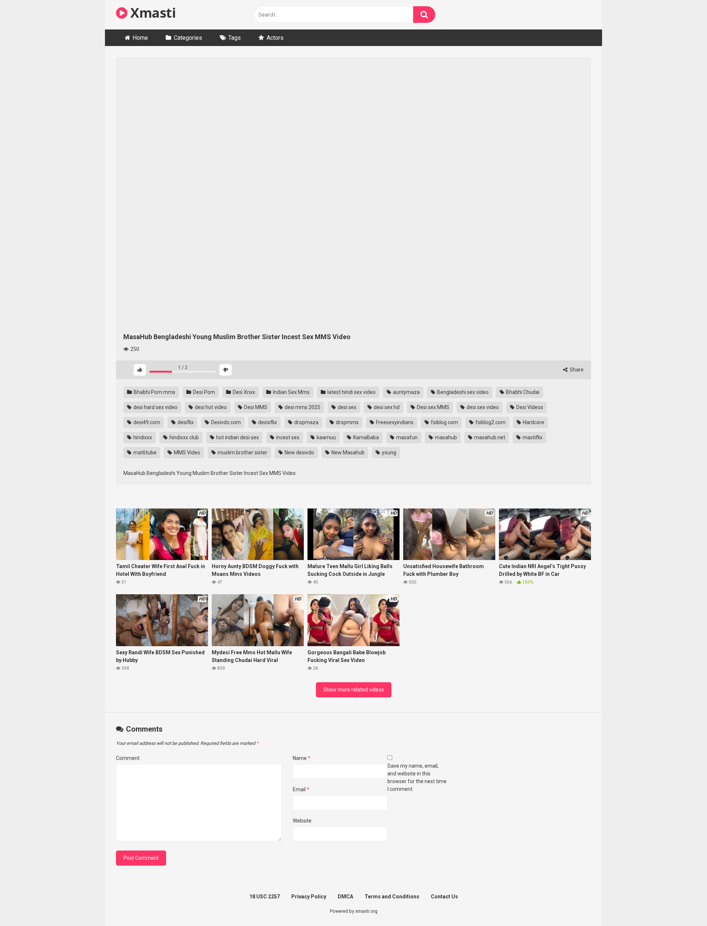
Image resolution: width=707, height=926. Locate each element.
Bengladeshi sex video (462, 392)
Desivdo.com (225, 422)
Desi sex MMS (432, 407)
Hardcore (533, 422)
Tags (234, 37)
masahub (445, 437)
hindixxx (142, 437)
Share (576, 370)
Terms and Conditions (392, 896)
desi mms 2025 (302, 407)
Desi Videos (529, 407)
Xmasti (151, 13)
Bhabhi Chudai (522, 392)
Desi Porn (203, 392)
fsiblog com (444, 422)
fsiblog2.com (490, 422)
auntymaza (406, 392)
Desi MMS (255, 407)
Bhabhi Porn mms (154, 392)
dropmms (347, 422)
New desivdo (299, 452)
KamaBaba (365, 437)
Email (301, 789)
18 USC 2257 (264, 896)
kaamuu (326, 437)
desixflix (267, 422)
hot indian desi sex (237, 437)
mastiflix (531, 437)
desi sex (346, 407)
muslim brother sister (242, 452)
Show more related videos (353, 690)
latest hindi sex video (351, 392)
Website (302, 821)
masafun (406, 437)
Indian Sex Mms (291, 392)
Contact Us (444, 896)
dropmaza (306, 422)
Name (301, 758)
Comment (128, 758)
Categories (188, 37)
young (388, 452)
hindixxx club (183, 437)
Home (140, 37)
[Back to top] (682, 903)
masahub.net (489, 437)
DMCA (345, 896)
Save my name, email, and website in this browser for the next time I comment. (417, 777)
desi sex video (482, 407)
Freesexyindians (394, 422)
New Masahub (347, 452)
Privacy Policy (308, 896)
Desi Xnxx (243, 392)
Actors (275, 37)
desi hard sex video (154, 407)
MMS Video (186, 452)
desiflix (185, 422)
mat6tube (144, 452)
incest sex (287, 437)
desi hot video (210, 407)
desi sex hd (386, 407)
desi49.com (146, 422)
